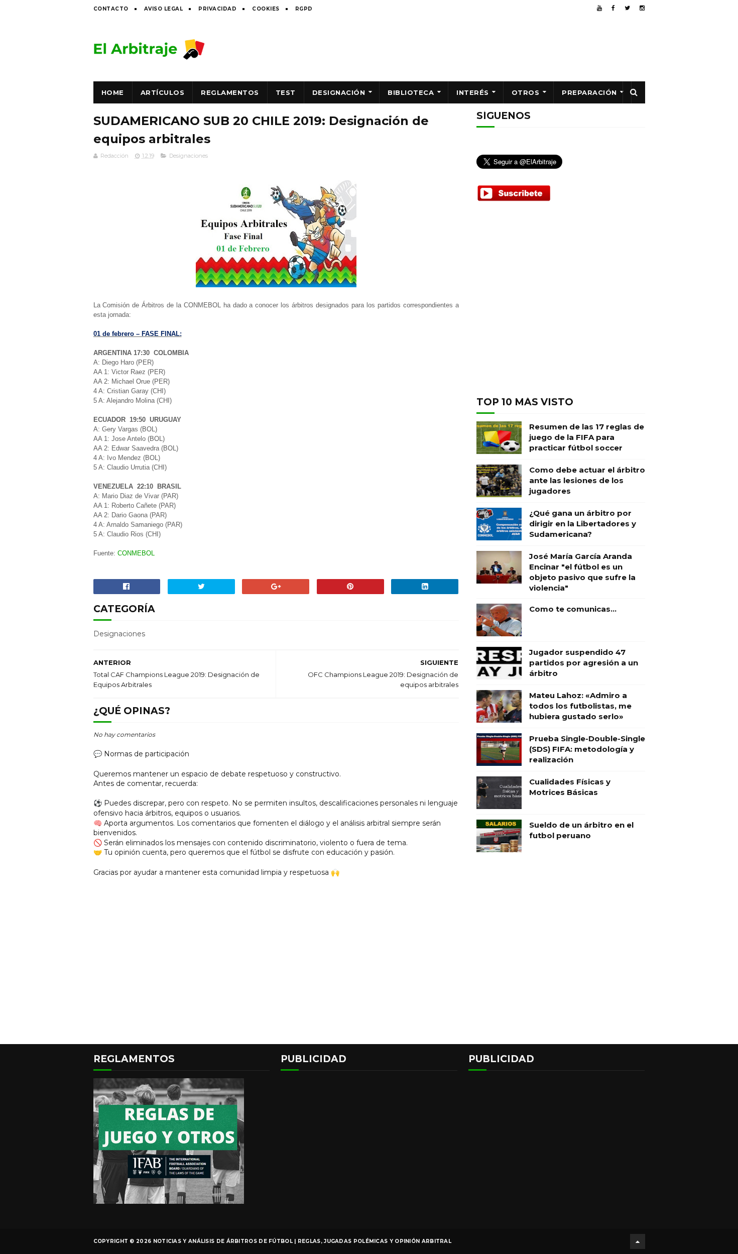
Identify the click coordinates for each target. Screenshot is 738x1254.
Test (286, 92)
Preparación (589, 92)
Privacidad (217, 9)
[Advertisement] (462, 48)
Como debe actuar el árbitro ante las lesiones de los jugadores (587, 480)
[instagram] (642, 8)
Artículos (163, 92)
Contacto (111, 9)
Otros (526, 92)
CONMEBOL (136, 553)
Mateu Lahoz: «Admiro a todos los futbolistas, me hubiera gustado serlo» (580, 706)
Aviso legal (163, 9)
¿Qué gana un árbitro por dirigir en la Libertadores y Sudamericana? (582, 523)
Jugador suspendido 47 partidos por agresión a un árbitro (583, 662)
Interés (472, 92)
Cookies (266, 9)
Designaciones (188, 155)
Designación (338, 92)
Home (112, 92)
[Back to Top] (637, 1241)
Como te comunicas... (573, 609)
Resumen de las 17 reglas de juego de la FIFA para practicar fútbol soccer (586, 437)
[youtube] (599, 8)
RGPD (304, 9)
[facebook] (613, 8)
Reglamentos (230, 92)
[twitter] (627, 8)
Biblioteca (411, 92)
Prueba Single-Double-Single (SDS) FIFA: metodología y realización (587, 749)
